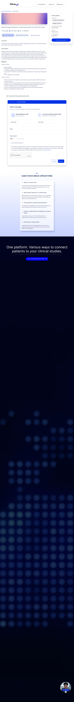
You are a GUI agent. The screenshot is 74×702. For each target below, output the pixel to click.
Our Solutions (41, 4)
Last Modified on (55, 34)
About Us (51, 4)
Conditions (54, 18)
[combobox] (12, 139)
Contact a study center (61, 40)
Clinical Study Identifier (57, 26)
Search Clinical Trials (6, 11)
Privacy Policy (47, 150)
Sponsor (53, 30)
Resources (59, 4)
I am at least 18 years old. (17, 142)
